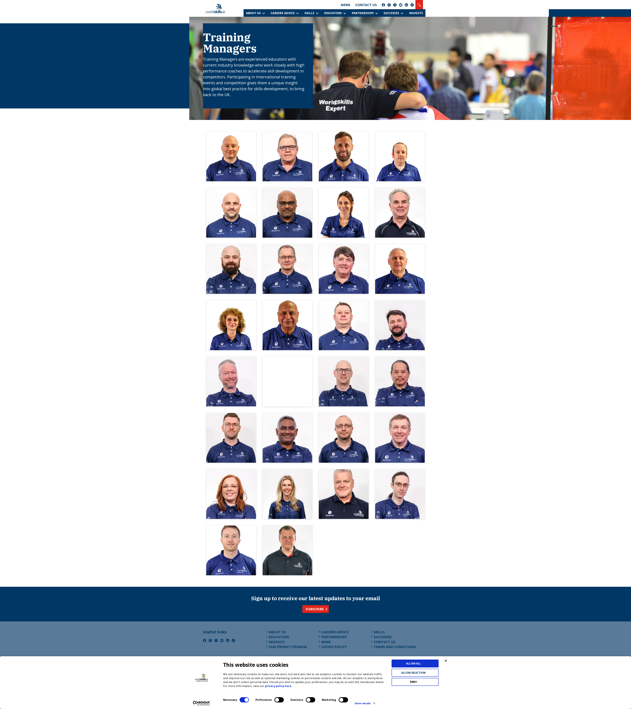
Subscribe (315, 609)
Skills (309, 13)
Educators (333, 13)
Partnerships (363, 13)
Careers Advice (283, 13)
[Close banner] (446, 661)
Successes (391, 13)
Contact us (366, 5)
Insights (416, 13)
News (345, 5)
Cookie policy (334, 647)
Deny (413, 682)
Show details (363, 703)
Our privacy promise (288, 647)
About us (253, 13)
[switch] (279, 699)
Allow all (413, 663)
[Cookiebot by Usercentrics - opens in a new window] (201, 703)
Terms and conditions (395, 647)
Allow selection (413, 672)
